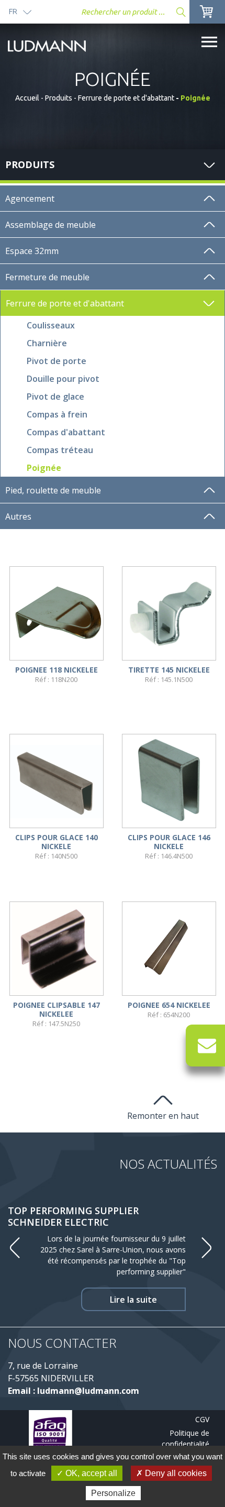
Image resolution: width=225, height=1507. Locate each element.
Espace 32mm (32, 251)
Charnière (47, 343)
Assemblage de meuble (50, 224)
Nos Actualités (168, 1163)
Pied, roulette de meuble (53, 490)
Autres (18, 516)
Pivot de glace (55, 396)
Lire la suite (133, 1299)
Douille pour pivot (63, 378)
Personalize (113, 1493)
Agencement (29, 198)
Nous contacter (62, 1342)
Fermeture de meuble (47, 277)
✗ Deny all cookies (171, 1473)
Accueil (27, 98)
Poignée (44, 468)
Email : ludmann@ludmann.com (73, 1390)
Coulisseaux (51, 325)
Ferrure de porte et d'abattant (126, 98)
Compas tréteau (60, 450)
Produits (58, 98)
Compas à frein (57, 414)
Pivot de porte (56, 361)
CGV (202, 1419)
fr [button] (13, 11)
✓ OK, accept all (87, 1473)
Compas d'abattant (66, 432)
